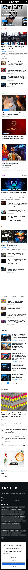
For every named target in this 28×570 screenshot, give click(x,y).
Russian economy (5, 530)
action (3, 507)
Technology (5, 7)
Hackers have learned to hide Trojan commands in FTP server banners (16, 84)
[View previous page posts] (13, 170)
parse (9, 523)
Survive (19, 532)
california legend (5, 509)
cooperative (4, 511)
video (17, 535)
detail (16, 511)
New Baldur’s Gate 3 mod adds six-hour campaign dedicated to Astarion (17, 211)
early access (22, 511)
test (9, 535)
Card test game (13, 509)
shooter (17, 530)
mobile (23, 521)
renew (10, 528)
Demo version (11, 511)
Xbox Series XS (23, 535)
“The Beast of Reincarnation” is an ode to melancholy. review (12, 113)
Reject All (13, 560)
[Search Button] (26, 2)
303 (16, 383)
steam (9, 532)
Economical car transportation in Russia (10, 514)
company (20, 509)
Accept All (14, 563)
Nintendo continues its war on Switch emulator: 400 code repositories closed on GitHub (16, 269)
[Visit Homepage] (14, 2)
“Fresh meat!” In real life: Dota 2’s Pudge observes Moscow (15, 307)
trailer (12, 535)
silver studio (22, 530)
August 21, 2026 (6, 116)
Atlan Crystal (22, 507)
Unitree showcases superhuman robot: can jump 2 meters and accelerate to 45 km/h (15, 444)
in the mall (22, 516)
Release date (4, 528)
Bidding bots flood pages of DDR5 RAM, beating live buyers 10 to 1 (15, 254)
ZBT (2, 537)
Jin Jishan (4, 518)
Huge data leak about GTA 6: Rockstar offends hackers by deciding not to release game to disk (17, 322)
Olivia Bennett (4, 51)
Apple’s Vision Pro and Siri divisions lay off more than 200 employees (11, 23)
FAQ (6, 516)
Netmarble (4, 523)
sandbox (12, 530)
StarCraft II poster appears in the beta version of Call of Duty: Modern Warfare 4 (13, 244)
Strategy (14, 532)
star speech (4, 532)
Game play (11, 516)
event (3, 516)
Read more (5, 58)
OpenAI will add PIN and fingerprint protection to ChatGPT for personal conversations (9, 12)
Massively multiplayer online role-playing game (11, 521)
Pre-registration (12, 525)
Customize (13, 557)
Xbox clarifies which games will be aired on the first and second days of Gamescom (13, 193)
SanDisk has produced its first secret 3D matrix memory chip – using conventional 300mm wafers (16, 301)
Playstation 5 (4, 525)
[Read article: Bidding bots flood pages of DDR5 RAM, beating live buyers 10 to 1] (3, 255)
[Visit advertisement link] (14, 458)
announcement (15, 507)
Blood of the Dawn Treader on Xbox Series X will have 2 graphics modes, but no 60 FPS (13, 138)
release (18, 525)
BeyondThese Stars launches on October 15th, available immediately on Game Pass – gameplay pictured (16, 70)
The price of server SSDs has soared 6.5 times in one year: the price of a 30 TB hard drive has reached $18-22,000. (17, 314)
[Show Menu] (1, 2)
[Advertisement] (14, 284)
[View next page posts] (15, 170)
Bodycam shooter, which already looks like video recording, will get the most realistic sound (12, 48)
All (22, 175)
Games (5, 159)
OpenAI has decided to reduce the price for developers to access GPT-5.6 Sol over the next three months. (16, 78)
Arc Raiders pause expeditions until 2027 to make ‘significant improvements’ (13, 163)
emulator (21, 514)
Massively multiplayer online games (15, 518)
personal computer (15, 523)
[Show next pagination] (19, 383)
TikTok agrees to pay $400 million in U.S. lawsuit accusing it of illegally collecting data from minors (16, 63)
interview (17, 516)
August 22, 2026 (11, 51)
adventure (8, 507)
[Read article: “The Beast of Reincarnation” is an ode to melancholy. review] (14, 103)
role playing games (16, 528)
